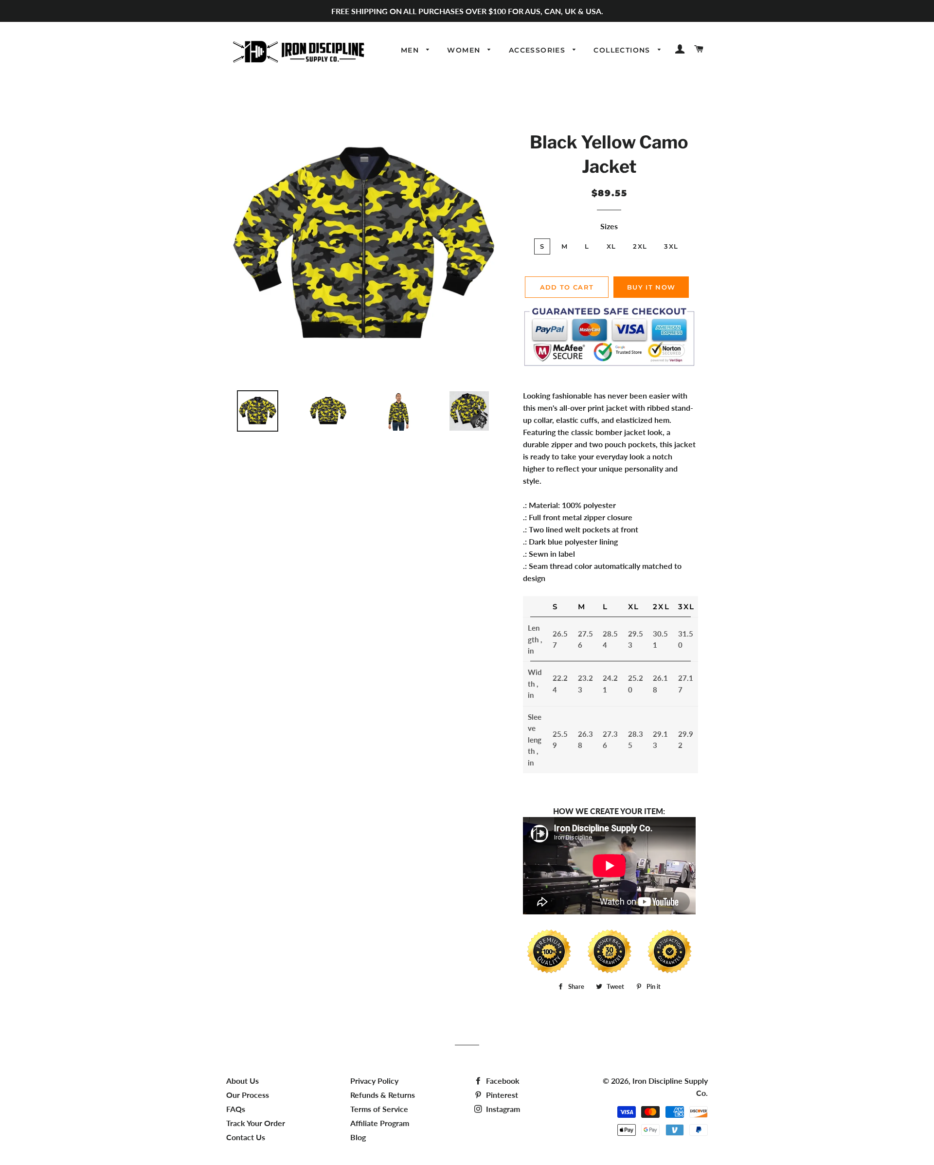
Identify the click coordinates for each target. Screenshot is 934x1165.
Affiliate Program (379, 1123)
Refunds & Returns (382, 1094)
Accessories (538, 50)
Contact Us (245, 1137)
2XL (640, 246)
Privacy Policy (374, 1080)
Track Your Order (255, 1123)
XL (611, 246)
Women (465, 50)
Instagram (502, 1108)
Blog (358, 1137)
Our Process (247, 1094)
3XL (671, 246)
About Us (242, 1080)
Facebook (502, 1080)
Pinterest (501, 1094)
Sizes (609, 226)
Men (411, 50)
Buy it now (651, 287)
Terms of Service (379, 1108)
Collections (623, 50)
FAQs (235, 1108)
